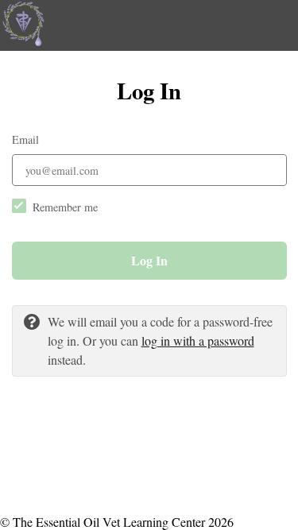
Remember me (65, 207)
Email (25, 139)
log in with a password (197, 340)
